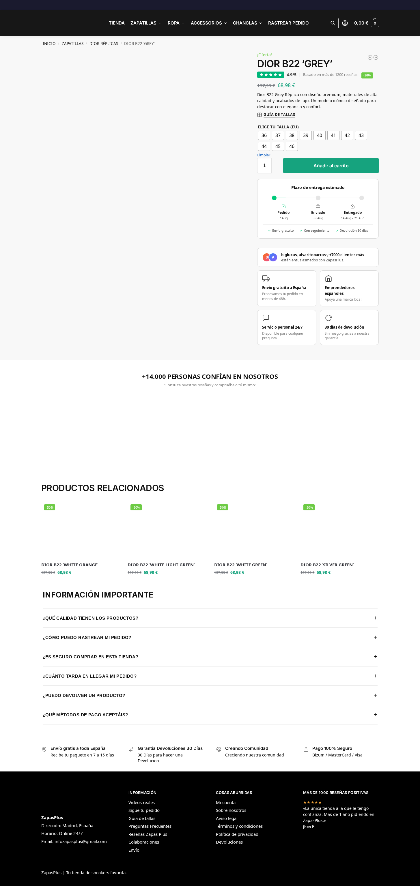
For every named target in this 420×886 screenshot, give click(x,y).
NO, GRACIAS (157, 485)
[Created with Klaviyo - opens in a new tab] (210, 521)
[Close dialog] (308, 368)
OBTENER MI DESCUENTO (157, 471)
